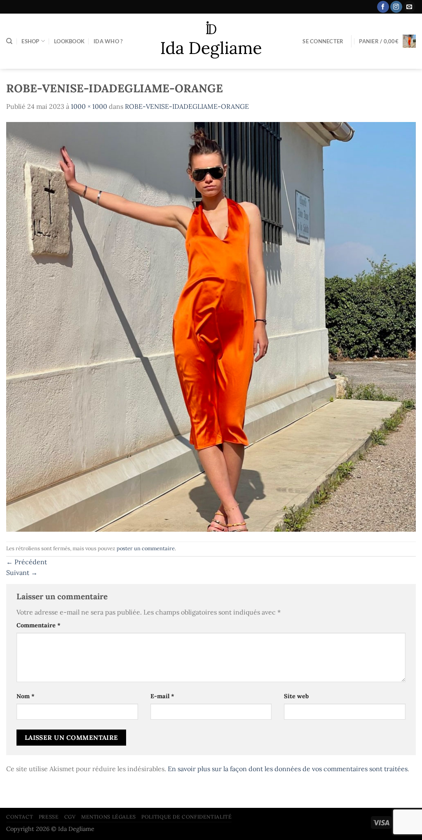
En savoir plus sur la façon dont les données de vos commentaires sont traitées (288, 769)
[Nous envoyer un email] (409, 7)
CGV (70, 817)
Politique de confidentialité (186, 817)
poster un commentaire (146, 548)
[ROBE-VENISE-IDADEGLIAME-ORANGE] (211, 326)
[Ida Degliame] (211, 41)
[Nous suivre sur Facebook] (383, 7)
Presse (49, 817)
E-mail (162, 696)
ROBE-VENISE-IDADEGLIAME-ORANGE (187, 106)
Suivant (22, 572)
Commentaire (38, 625)
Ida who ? (108, 41)
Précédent (26, 562)
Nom (25, 696)
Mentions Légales (108, 817)
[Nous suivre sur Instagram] (396, 7)
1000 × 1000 (89, 106)
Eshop (30, 41)
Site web (296, 696)
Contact (19, 817)
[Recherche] (9, 41)
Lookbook (69, 41)
